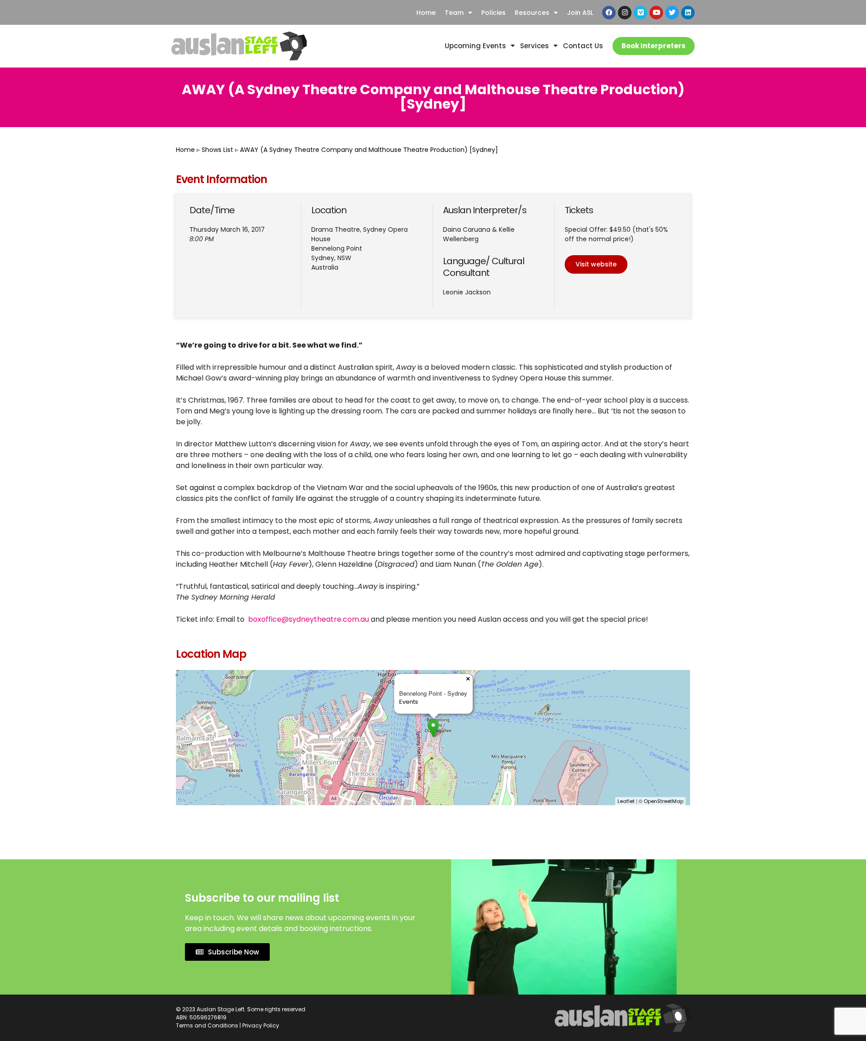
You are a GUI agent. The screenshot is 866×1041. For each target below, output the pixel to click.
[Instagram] (624, 12)
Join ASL (580, 12)
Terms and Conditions (207, 1025)
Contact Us (583, 45)
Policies (493, 12)
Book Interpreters (654, 45)
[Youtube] (656, 12)
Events (408, 701)
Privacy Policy (260, 1025)
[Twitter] (672, 12)
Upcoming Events (475, 45)
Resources (532, 12)
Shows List (217, 149)
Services (534, 45)
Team (454, 12)
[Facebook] (609, 12)
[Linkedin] (688, 12)
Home (426, 12)
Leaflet (626, 801)
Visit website (596, 264)
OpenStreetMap (663, 801)
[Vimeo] (640, 12)
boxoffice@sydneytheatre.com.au (308, 619)
